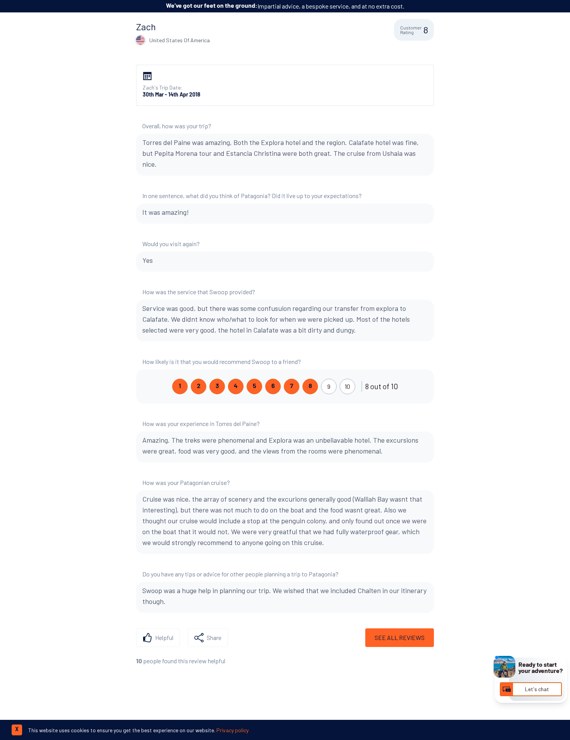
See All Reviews (400, 637)
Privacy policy (232, 730)
